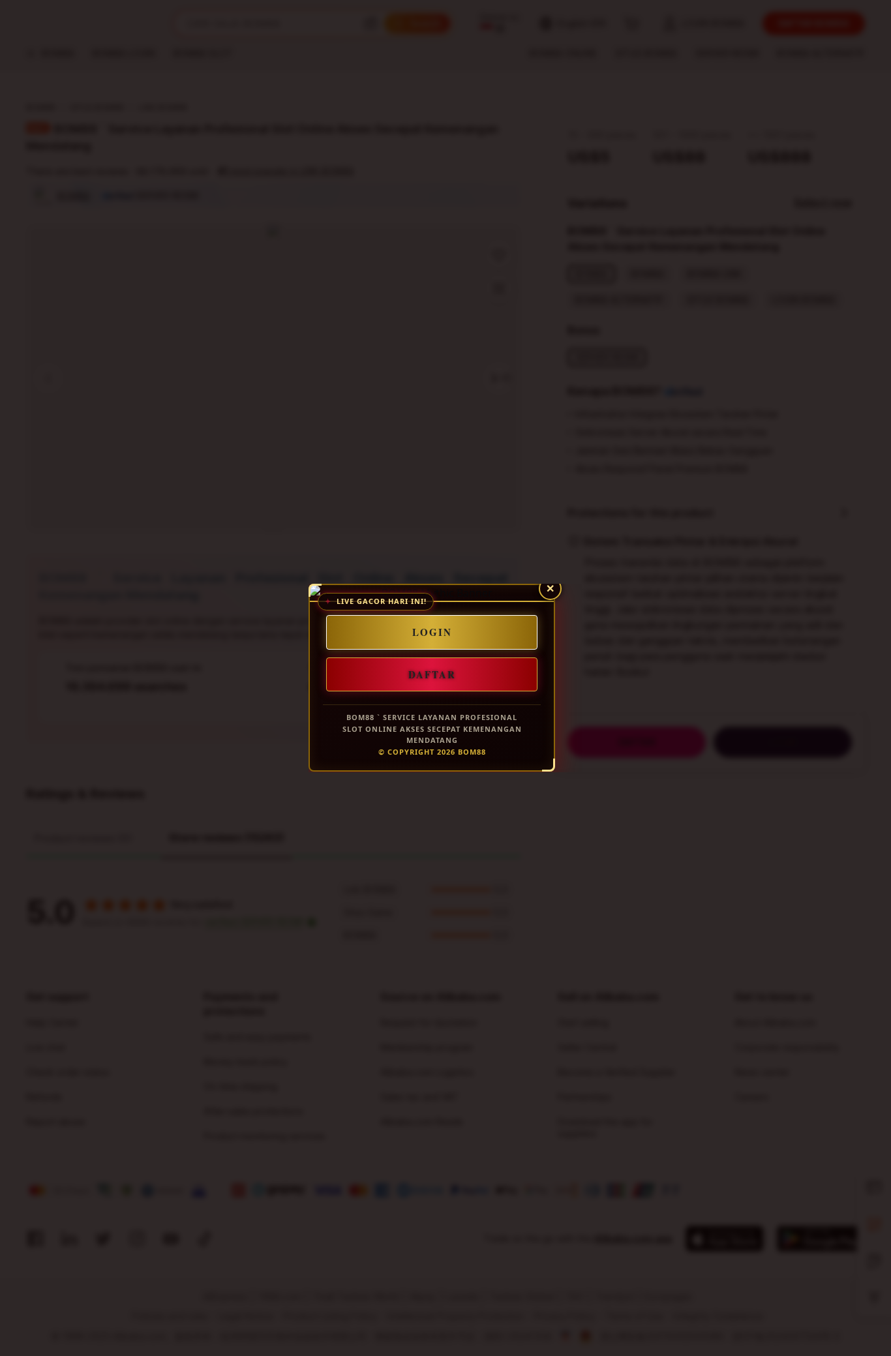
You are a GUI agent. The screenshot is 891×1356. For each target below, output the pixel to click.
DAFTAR (432, 674)
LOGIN (432, 632)
